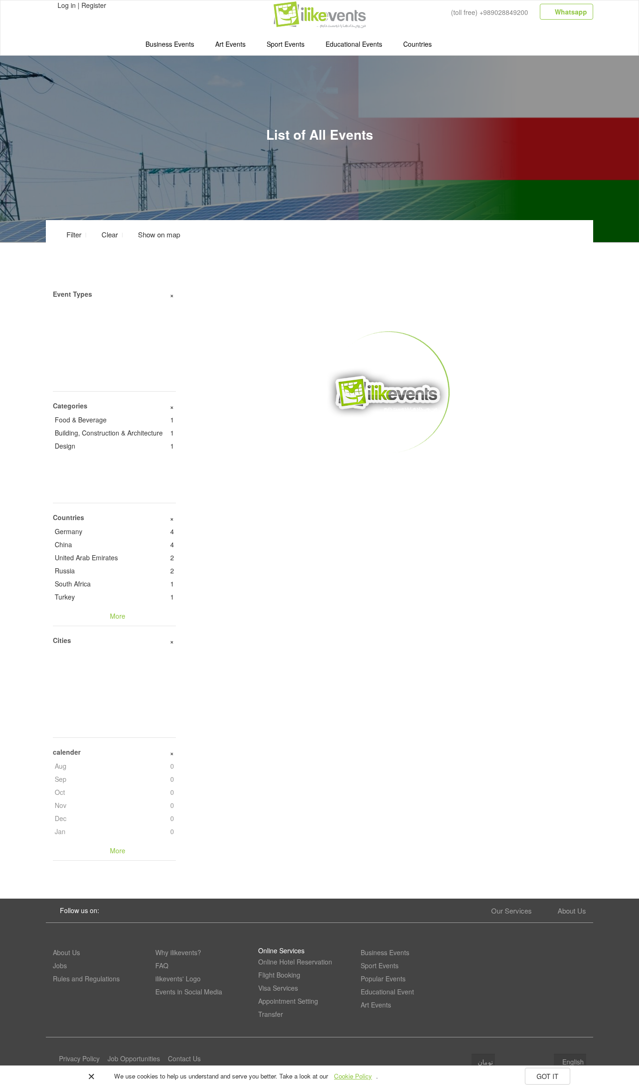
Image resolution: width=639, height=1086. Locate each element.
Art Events (230, 44)
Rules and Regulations (86, 978)
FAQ (161, 965)
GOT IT (548, 1076)
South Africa (114, 583)
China (114, 544)
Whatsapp (570, 11)
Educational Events (354, 44)
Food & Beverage (114, 419)
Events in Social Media (188, 991)
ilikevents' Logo (178, 978)
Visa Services (278, 988)
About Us (572, 910)
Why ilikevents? (178, 952)
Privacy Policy (79, 1058)
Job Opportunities (134, 1058)
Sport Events (286, 44)
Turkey (114, 596)
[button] (153, 234)
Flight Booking (279, 974)
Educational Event (387, 991)
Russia (114, 570)
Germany (114, 531)
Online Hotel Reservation (295, 961)
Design (114, 445)
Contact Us (184, 1058)
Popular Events (383, 978)
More (388, 468)
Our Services (511, 910)
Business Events (169, 44)
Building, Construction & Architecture (114, 432)
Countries (417, 44)
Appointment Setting (288, 1001)
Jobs (60, 965)
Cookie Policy (353, 1076)
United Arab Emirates (114, 557)
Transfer (270, 1014)
